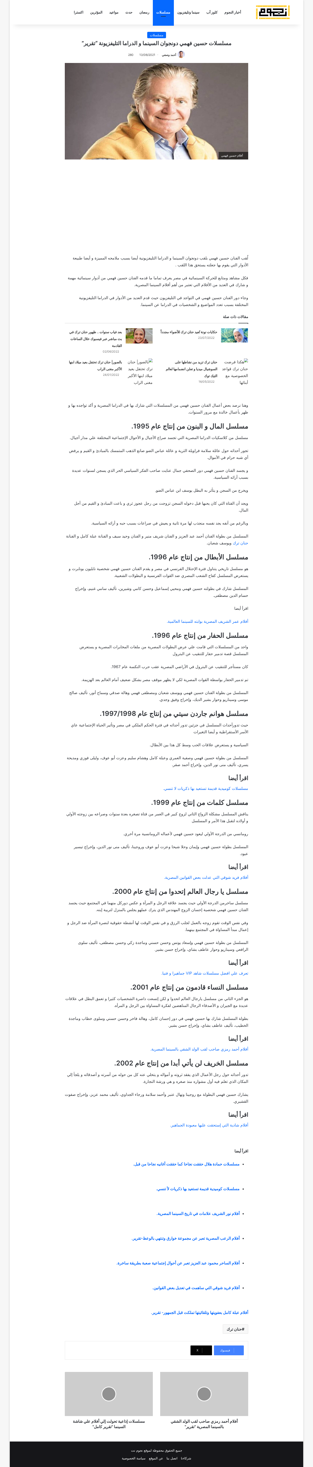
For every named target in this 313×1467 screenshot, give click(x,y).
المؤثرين (96, 12)
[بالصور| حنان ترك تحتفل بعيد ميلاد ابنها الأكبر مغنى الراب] (139, 372)
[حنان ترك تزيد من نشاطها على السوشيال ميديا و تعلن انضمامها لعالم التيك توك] (234, 372)
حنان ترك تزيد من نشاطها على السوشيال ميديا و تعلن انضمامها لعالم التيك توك (191, 369)
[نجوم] (272, 12)
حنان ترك (240, 542)
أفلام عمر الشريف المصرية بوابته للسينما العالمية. (207, 621)
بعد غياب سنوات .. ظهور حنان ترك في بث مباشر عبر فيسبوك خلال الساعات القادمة (95, 339)
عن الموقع (156, 1458)
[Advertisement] (156, 206)
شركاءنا (186, 1458)
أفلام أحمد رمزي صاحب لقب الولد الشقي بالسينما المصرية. (199, 1049)
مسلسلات (163, 12)
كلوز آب (212, 12)
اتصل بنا (172, 1458)
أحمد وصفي (169, 55)
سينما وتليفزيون (188, 12)
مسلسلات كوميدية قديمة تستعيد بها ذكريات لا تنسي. (205, 788)
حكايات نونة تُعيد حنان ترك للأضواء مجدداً (189, 332)
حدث (129, 12)
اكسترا (78, 12)
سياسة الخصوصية (133, 1458)
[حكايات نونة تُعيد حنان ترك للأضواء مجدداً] (234, 335)
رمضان (144, 12)
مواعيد (114, 12)
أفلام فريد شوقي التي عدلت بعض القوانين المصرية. (206, 877)
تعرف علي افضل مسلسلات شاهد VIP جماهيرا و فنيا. (204, 973)
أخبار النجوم (232, 12)
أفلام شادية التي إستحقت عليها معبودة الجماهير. (209, 1125)
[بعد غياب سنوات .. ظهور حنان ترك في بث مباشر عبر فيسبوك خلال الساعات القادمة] (139, 335)
